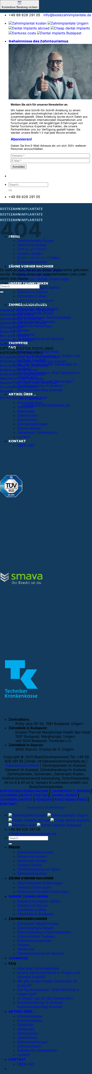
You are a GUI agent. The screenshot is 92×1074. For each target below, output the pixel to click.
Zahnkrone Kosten (31, 245)
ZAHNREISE (18, 958)
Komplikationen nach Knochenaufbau (30, 357)
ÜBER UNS (25, 445)
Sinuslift (6, 391)
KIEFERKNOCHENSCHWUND (24, 791)
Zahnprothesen (29, 428)
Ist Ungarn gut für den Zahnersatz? (45, 998)
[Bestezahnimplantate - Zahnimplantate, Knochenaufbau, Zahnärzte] (21, 215)
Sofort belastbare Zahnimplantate (44, 317)
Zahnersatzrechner (32, 873)
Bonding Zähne (12, 344)
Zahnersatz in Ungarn (17, 340)
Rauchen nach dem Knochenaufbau (28, 382)
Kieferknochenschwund (19, 370)
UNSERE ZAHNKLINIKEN (28, 283)
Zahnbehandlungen (32, 424)
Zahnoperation (11, 327)
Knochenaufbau (29, 402)
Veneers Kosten (29, 865)
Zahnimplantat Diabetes (36, 936)
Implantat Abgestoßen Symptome (27, 310)
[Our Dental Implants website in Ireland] (70, 28)
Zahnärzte (25, 1025)
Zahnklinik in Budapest (35, 914)
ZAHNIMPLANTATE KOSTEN (23, 795)
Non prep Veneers (14, 336)
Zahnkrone (25, 949)
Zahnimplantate (29, 1016)
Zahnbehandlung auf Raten (38, 869)
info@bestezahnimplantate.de (67, 15)
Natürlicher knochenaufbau (21, 378)
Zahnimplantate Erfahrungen (39, 883)
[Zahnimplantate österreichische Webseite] (27, 23)
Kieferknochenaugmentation (22, 374)
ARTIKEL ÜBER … (22, 394)
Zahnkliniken (27, 420)
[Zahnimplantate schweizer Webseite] (67, 23)
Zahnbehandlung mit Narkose (40, 339)
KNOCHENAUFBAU (71, 799)
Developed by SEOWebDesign (46, 807)
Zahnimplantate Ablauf (35, 313)
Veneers (23, 330)
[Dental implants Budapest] (59, 33)
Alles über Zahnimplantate (38, 968)
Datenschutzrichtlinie (22, 765)
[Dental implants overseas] (22, 33)
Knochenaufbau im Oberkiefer (24, 365)
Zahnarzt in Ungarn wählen (38, 901)
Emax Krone (10, 331)
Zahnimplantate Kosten (35, 852)
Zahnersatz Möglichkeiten (37, 923)
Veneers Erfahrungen (34, 887)
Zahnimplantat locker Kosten (23, 323)
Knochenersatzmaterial (18, 387)
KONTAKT (17, 441)
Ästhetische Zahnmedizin (37, 432)
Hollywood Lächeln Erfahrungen (43, 279)
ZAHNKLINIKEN (63, 795)
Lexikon (23, 437)
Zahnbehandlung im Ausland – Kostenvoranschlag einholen (41, 387)
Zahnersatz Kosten (32, 861)
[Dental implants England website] (29, 28)
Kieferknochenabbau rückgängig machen (33, 361)
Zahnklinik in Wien (31, 296)
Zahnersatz (26, 411)
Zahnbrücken (27, 415)
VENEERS (44, 799)
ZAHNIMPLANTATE (16, 799)
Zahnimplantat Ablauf (17, 314)
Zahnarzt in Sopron (32, 292)
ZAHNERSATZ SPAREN (70, 791)
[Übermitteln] (10, 190)
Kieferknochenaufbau (34, 326)
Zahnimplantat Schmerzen (21, 319)
